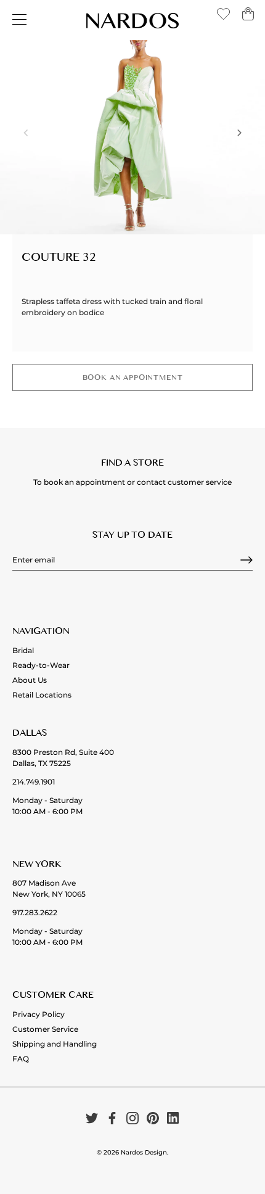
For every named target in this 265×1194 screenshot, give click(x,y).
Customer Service (45, 1029)
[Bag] (248, 18)
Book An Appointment (133, 379)
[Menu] (19, 19)
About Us (29, 680)
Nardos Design (144, 1152)
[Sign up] (246, 560)
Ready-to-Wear (41, 665)
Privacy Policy (38, 1014)
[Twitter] (92, 1118)
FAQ (20, 1058)
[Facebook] (112, 1118)
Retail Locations (41, 694)
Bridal (23, 650)
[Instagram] (132, 1118)
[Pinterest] (153, 1118)
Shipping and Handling (54, 1043)
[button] (25, 132)
